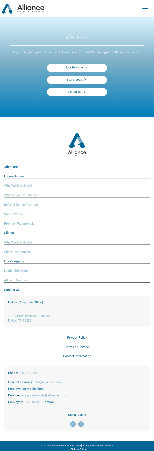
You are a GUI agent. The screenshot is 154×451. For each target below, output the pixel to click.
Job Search (11, 166)
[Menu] (145, 8)
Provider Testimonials (19, 223)
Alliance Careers (15, 280)
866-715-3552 (33, 401)
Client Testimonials (17, 251)
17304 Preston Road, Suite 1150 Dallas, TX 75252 (30, 318)
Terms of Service (77, 346)
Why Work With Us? (18, 185)
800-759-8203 (28, 372)
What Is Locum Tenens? (20, 194)
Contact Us (12, 289)
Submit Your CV (15, 214)
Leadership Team (16, 270)
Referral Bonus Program (21, 204)
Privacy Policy (77, 337)
